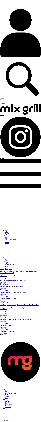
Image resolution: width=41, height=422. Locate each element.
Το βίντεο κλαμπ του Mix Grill (10, 247)
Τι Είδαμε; (6, 400)
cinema (4, 245)
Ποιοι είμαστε (7, 262)
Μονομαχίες (7, 256)
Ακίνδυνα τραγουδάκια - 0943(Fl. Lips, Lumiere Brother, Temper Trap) (19, 305)
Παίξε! (4, 253)
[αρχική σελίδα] (20, 114)
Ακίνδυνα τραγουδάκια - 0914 (7, 331)
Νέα (5, 236)
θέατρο (4, 241)
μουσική (4, 235)
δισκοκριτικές (7, 238)
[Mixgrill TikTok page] (3, 158)
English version (5, 266)
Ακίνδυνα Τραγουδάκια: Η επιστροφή (8, 298)
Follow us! (2, 382)
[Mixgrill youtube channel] (1, 158)
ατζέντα (4, 257)
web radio (3, 101)
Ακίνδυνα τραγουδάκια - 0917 (7, 325)
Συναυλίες (6, 258)
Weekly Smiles (7, 401)
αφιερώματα (7, 233)
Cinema (6, 260)
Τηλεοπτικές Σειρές (8, 252)
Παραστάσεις (7, 242)
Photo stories (7, 240)
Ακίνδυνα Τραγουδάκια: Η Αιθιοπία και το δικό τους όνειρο (13, 292)
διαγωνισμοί (7, 254)
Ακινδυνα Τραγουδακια (4, 268)
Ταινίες (6, 248)
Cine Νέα (6, 251)
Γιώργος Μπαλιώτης (3, 276)
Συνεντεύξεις (7, 244)
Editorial (10, 269)
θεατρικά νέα (7, 243)
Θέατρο (6, 259)
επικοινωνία (7, 263)
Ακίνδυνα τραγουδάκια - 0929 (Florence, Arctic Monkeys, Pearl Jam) (15, 319)
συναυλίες (6, 237)
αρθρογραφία (5, 230)
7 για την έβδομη (7, 250)
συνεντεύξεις (7, 232)
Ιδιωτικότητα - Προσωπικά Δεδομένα (11, 264)
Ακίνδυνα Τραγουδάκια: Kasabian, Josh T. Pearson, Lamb (13, 280)
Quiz (5, 255)
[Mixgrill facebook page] (1, 116)
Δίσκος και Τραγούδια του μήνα (10, 239)
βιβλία (6, 234)
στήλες (6, 231)
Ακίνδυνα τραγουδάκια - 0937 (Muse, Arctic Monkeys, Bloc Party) (14, 313)
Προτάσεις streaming (8, 249)
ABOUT (4, 261)
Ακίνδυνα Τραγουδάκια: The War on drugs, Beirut (11, 286)
